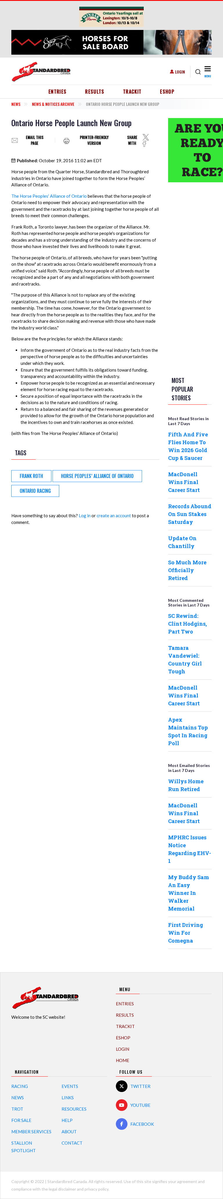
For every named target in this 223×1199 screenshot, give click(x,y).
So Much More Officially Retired (187, 570)
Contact (72, 1143)
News (15, 104)
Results (95, 91)
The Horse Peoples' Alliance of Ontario (49, 196)
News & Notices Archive (53, 104)
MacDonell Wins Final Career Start (184, 482)
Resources (74, 1108)
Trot (17, 1108)
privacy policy (96, 1188)
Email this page (35, 140)
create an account (114, 515)
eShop (167, 91)
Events (70, 1086)
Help (67, 1120)
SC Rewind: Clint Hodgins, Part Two (187, 623)
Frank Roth (31, 475)
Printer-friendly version (94, 140)
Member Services (31, 1131)
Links (68, 1097)
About (69, 1131)
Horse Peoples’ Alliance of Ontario (97, 475)
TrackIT (132, 91)
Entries (57, 91)
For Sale (21, 1120)
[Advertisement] (191, 278)
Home (122, 1060)
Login (180, 72)
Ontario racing (35, 490)
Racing (19, 1086)
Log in (85, 515)
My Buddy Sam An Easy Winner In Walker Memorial (188, 893)
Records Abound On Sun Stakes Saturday (189, 514)
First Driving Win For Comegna (185, 932)
